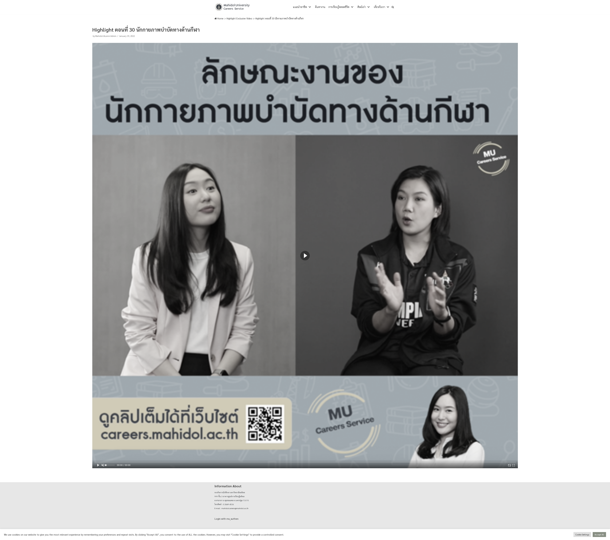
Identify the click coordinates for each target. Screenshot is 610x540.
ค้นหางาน (320, 7)
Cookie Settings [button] (582, 534)
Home (220, 18)
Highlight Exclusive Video (239, 18)
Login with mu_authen (226, 518)
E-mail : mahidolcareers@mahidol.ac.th (231, 508)
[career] (232, 7)
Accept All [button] (599, 534)
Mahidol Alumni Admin (105, 35)
